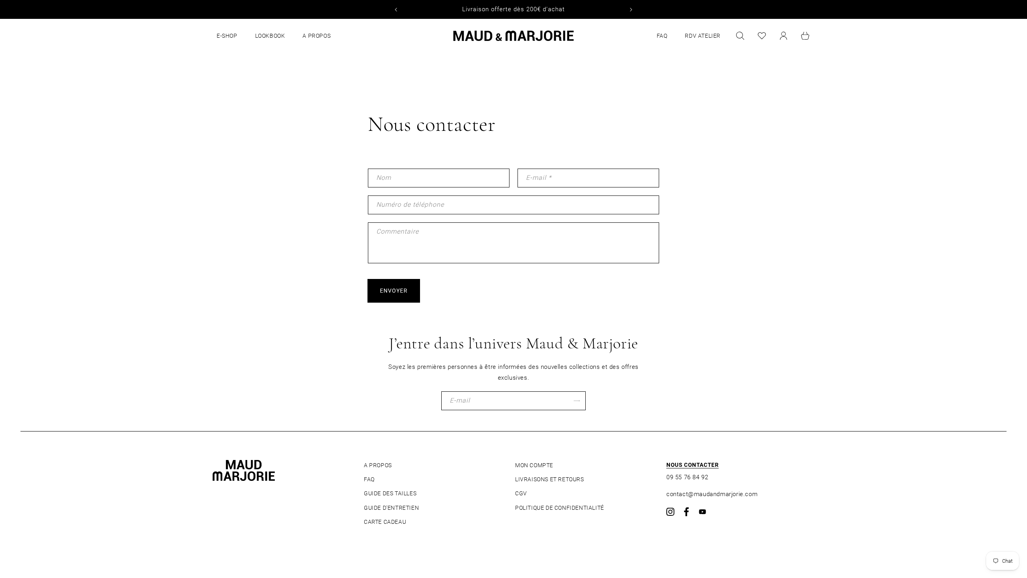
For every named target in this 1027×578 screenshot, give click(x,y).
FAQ (369, 479)
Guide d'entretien (391, 508)
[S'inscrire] (576, 400)
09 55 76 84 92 (687, 477)
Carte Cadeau (385, 522)
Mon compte (534, 465)
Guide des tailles (390, 493)
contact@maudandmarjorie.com (711, 494)
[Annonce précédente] (396, 9)
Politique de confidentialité (559, 508)
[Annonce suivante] (631, 9)
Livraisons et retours (549, 479)
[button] (740, 36)
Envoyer (394, 290)
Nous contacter (692, 465)
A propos (378, 465)
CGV (521, 493)
